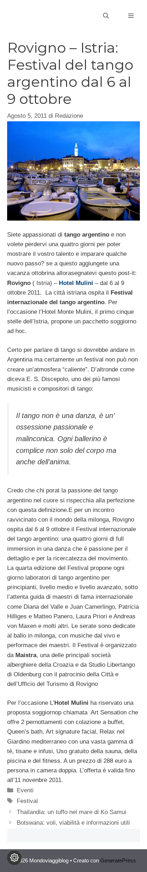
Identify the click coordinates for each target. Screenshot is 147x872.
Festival (27, 801)
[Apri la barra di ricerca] (105, 16)
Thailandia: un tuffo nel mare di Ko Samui (71, 812)
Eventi (25, 790)
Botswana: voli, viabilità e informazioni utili (73, 822)
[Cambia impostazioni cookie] (14, 858)
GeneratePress (118, 860)
